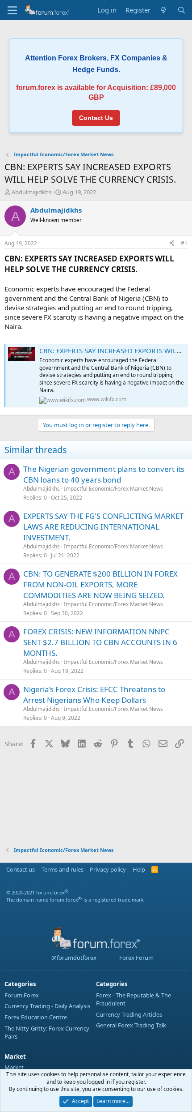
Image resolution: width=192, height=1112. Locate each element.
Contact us (20, 869)
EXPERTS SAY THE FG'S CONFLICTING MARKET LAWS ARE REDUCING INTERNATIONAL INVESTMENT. (103, 527)
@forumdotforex (73, 958)
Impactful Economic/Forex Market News (113, 488)
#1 (184, 243)
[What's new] (163, 10)
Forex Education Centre (35, 1017)
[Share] (172, 244)
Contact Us (96, 117)
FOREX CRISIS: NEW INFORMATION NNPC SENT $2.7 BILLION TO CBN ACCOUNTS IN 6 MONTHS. (100, 642)
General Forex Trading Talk (131, 1025)
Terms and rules (62, 869)
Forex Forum (136, 958)
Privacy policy (108, 869)
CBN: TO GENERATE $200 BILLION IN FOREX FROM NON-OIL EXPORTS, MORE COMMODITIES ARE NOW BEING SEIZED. (100, 584)
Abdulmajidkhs (31, 192)
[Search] (181, 10)
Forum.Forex (21, 995)
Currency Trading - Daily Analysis (47, 1006)
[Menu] (12, 10)
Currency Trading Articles (129, 1014)
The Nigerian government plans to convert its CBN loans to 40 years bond (103, 474)
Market (14, 1067)
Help (139, 869)
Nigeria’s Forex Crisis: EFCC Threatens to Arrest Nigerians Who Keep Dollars (94, 694)
